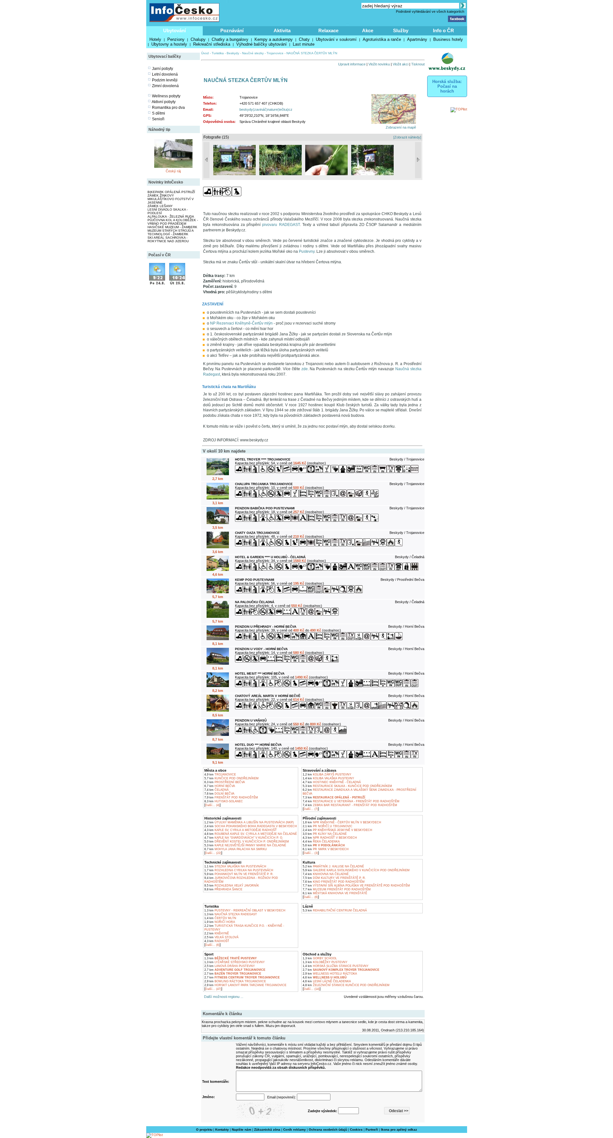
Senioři (158, 119)
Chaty (304, 39)
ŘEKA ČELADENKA (321, 841)
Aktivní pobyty (164, 102)
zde (304, 369)
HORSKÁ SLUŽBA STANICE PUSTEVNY (335, 966)
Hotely (155, 39)
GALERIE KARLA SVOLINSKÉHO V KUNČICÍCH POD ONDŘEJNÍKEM (356, 870)
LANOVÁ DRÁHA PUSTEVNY (229, 966)
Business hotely (448, 39)
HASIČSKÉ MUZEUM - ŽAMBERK (172, 227)
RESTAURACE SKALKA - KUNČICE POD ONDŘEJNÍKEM (347, 786)
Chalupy (198, 39)
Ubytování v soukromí (336, 39)
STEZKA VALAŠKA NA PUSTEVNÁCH (235, 866)
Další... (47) (213, 989)
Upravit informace (352, 64)
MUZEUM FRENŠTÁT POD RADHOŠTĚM (337, 889)
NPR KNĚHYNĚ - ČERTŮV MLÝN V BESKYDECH (342, 822)
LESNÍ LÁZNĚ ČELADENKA (327, 981)
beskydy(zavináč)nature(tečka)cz (265, 109)
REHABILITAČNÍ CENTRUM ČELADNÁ (335, 910)
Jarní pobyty (162, 68)
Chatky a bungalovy (230, 39)
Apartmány (417, 39)
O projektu (204, 1129)
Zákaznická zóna (267, 1129)
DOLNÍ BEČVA (219, 793)
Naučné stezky (253, 53)
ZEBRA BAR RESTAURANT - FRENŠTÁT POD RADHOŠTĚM (350, 805)
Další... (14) (312, 989)
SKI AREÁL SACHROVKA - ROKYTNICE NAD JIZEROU (168, 239)
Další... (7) (311, 809)
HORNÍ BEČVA (219, 786)
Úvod (205, 53)
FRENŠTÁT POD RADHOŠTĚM (231, 797)
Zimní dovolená (165, 86)
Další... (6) (311, 897)
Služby (400, 30)
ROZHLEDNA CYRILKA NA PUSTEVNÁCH (238, 870)
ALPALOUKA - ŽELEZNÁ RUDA (171, 216)
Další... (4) (212, 805)
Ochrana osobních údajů (328, 1129)
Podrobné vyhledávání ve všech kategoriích (430, 11)
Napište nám (241, 1129)
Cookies (356, 1129)
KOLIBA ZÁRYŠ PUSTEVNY (327, 774)
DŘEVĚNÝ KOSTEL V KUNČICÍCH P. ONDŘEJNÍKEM (246, 841)
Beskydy (233, 53)
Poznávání (232, 30)
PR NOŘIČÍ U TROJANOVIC (327, 826)
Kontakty (222, 1129)
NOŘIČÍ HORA (219, 922)
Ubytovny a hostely (169, 44)
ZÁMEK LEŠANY (160, 206)
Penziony (176, 39)
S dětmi (158, 113)
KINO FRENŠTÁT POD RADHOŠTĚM (334, 881)
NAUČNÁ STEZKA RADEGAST (230, 914)
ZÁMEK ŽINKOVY (161, 195)
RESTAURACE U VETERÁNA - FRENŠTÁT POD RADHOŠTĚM (351, 801)
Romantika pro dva (168, 107)
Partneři (372, 1129)
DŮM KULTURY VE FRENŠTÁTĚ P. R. (334, 878)
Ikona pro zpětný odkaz (399, 1129)
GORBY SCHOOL (320, 958)
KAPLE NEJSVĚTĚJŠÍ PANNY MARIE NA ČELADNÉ (245, 845)
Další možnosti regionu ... (222, 997)
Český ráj (173, 171)
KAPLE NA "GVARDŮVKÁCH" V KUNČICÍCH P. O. (243, 837)
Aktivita (282, 30)
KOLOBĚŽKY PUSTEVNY (325, 962)
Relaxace (328, 30)
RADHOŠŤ (216, 941)
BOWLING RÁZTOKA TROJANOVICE (235, 981)
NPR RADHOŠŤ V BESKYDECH (330, 837)
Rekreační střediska (211, 44)
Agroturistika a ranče (382, 39)
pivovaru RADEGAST (280, 224)
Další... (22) (213, 853)
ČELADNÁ (216, 789)
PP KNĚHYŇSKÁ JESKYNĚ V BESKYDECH (337, 830)
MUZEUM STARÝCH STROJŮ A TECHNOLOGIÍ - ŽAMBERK (170, 232)
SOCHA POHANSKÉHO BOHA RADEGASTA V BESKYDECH (250, 826)
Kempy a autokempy (273, 39)
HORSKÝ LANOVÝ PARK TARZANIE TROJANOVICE (245, 985)
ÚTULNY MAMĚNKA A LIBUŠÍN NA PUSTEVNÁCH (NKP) (249, 822)
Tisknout (418, 64)
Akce (367, 30)
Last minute (303, 44)
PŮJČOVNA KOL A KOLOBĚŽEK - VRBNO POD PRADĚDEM (173, 221)
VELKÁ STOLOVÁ (221, 937)
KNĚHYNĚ (216, 933)
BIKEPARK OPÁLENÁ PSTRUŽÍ (171, 192)
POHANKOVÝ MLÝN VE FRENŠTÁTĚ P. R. (239, 874)
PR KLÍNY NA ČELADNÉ (325, 833)
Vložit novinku (379, 64)
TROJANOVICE (220, 774)
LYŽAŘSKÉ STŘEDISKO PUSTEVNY (234, 962)
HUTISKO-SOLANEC (223, 801)
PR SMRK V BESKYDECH (326, 849)
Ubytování (174, 30)
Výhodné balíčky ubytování (261, 44)
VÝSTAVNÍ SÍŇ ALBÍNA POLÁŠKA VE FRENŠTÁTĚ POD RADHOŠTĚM (356, 885)
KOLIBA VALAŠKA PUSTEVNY (328, 778)
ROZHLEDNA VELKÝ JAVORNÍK (231, 885)
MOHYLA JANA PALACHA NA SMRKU (235, 849)
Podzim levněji (165, 80)
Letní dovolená (165, 74)
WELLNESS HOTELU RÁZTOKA (330, 973)
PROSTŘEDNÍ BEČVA (224, 782)
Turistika (218, 53)
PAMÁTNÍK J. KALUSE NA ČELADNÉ (333, 866)
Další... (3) (311, 853)
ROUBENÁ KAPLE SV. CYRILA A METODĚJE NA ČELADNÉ (250, 833)
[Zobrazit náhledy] (407, 137)
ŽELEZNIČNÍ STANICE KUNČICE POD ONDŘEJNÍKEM (346, 985)
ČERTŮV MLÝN (220, 918)
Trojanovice (275, 53)
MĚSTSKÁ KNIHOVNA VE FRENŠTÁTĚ (335, 893)
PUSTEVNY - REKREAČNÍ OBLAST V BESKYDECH (244, 910)
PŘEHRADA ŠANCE (223, 889)
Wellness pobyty (166, 96)
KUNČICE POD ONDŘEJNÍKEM (231, 778)
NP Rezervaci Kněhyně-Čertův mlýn (241, 323)
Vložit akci (400, 64)
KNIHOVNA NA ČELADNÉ (326, 874)
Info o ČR (443, 30)
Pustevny (306, 251)
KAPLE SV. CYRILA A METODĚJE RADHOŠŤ (240, 830)
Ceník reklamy (294, 1129)
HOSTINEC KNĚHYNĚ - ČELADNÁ (332, 782)
